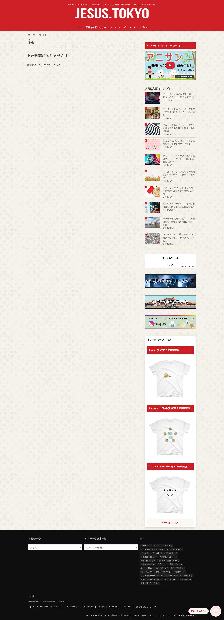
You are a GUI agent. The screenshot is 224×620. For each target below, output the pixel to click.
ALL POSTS (88, 607)
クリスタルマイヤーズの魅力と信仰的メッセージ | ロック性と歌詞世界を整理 (179, 158)
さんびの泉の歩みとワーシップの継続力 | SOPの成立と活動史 (179, 142)
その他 (142, 27)
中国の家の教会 (33, 601)
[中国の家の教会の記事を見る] (153, 191)
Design (101, 607)
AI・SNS (146, 545)
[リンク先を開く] (153, 98)
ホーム (80, 27)
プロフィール (129, 27)
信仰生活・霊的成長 (168, 560)
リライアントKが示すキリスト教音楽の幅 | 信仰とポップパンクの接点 (179, 237)
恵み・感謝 (178, 568)
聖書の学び (148, 579)
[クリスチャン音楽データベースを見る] (170, 281)
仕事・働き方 (148, 560)
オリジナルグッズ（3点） (159, 339)
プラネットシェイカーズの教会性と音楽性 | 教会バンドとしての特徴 (179, 112)
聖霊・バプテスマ (166, 579)
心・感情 (162, 568)
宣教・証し (176, 564)
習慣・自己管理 (183, 575)
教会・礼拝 (163, 572)
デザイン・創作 (173, 549)
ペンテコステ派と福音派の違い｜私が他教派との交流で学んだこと (179, 95)
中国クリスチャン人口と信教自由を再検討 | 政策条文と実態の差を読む (179, 190)
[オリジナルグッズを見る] (170, 437)
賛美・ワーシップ (150, 583)
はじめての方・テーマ (110, 27)
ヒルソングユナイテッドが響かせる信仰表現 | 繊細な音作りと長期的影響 (179, 128)
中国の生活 (62, 601)
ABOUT (127, 607)
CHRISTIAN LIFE (71, 607)
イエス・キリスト (163, 545)
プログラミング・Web (151, 553)
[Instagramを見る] (170, 322)
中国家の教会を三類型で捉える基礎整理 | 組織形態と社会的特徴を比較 (179, 221)
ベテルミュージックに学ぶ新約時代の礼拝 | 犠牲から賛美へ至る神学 (179, 174)
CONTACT (114, 607)
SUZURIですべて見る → (170, 522)
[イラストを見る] (170, 260)
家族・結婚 (147, 568)
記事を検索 (91, 27)
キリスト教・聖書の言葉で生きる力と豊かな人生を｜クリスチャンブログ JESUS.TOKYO (139, 615)
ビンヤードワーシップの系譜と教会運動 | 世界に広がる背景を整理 (179, 205)
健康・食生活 (148, 564)
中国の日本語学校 (49, 601)
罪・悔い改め (164, 575)
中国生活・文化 (149, 557)
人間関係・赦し (168, 557)
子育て (162, 564)
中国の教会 (170, 553)
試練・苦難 (184, 579)
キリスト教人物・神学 (152, 549)
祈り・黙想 (148, 575)
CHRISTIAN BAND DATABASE (46, 607)
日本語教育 (178, 572)
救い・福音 (147, 572)
